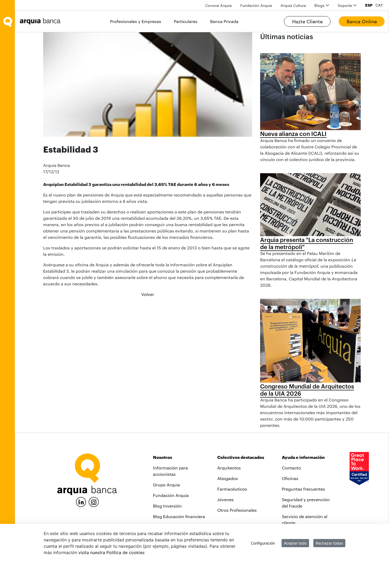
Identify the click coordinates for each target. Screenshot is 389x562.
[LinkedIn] (81, 501)
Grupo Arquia (166, 484)
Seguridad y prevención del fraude (306, 502)
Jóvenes (225, 499)
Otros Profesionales (237, 510)
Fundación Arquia (171, 495)
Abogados (227, 478)
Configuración (263, 543)
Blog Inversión (167, 505)
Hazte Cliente (307, 21)
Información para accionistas (170, 471)
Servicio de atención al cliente (304, 519)
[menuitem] (218, 5)
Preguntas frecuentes (303, 488)
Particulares (185, 21)
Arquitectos (229, 467)
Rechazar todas (329, 543)
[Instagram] (94, 501)
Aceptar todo (295, 543)
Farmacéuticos (232, 488)
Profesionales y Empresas (135, 21)
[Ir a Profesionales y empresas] (41, 21)
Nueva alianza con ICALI (293, 133)
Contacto (291, 467)
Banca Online (362, 21)
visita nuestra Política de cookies (111, 552)
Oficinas (290, 478)
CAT (379, 5)
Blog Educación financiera (179, 516)
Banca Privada (224, 21)
